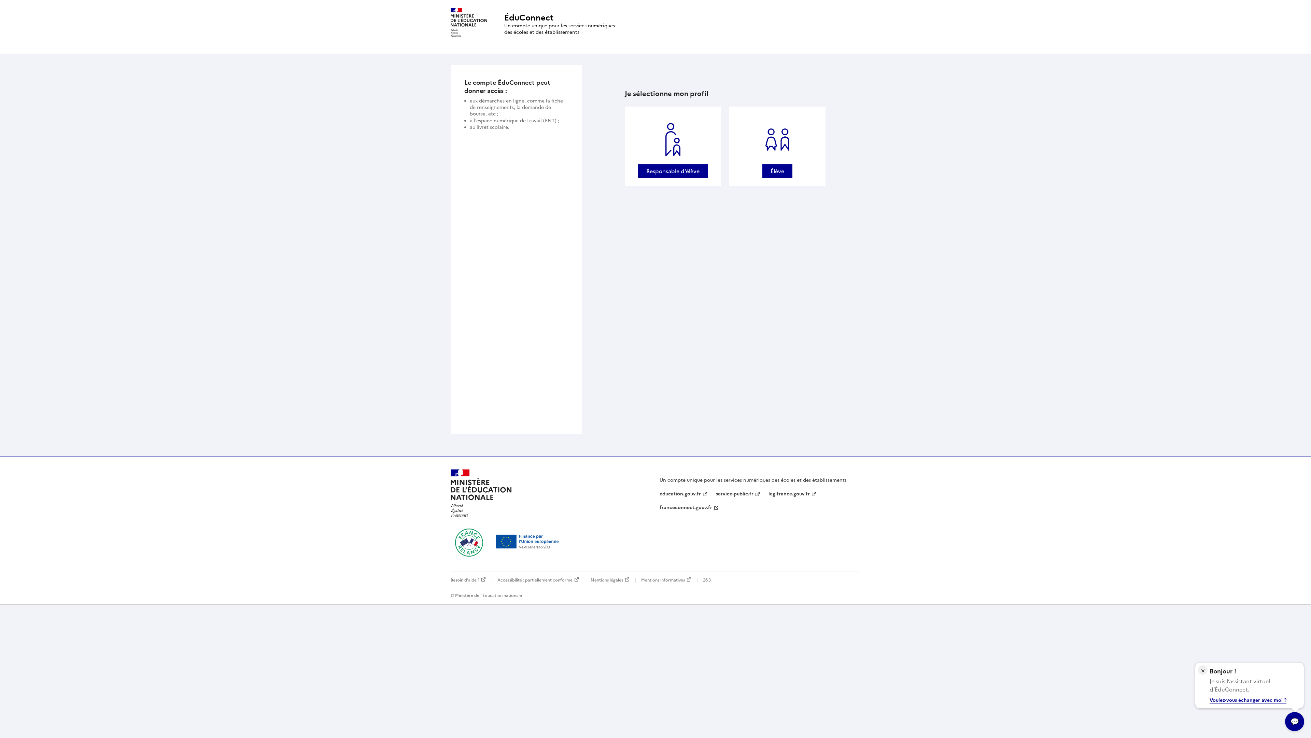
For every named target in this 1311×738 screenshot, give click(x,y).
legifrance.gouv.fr (789, 493)
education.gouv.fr (680, 493)
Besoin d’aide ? (465, 580)
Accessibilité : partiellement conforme (535, 580)
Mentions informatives (663, 580)
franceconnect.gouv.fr (686, 507)
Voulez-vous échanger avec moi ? (1248, 700)
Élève (777, 171)
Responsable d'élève (673, 171)
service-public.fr (734, 493)
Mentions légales (607, 580)
